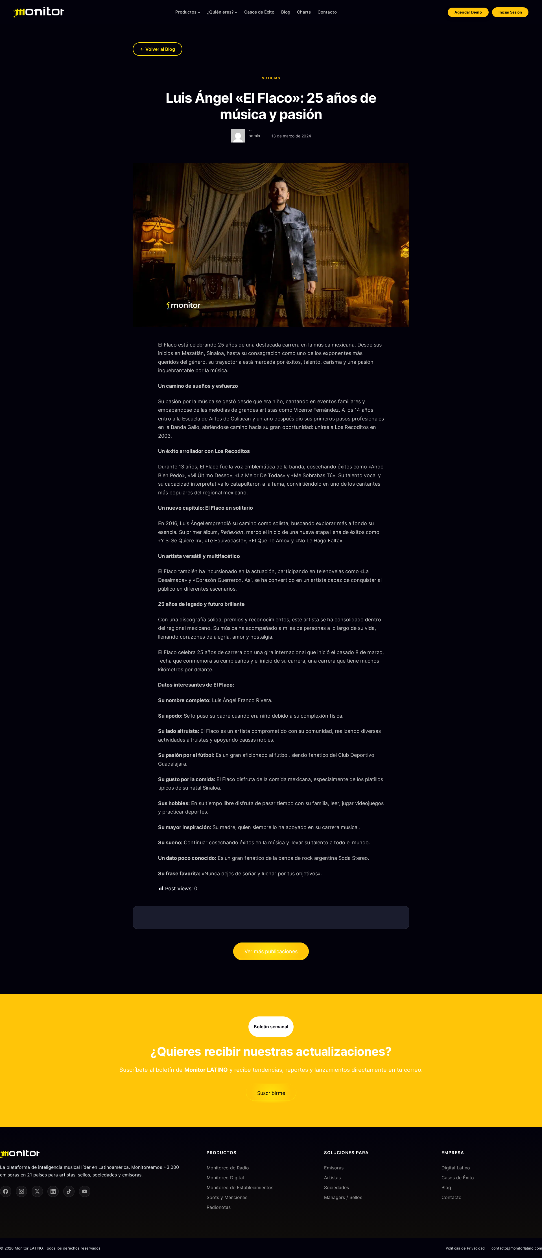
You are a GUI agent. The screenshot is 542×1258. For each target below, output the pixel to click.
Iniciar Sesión (510, 12)
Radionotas (219, 1207)
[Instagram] (21, 1191)
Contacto (452, 1197)
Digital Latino (456, 1168)
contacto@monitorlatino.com (516, 1248)
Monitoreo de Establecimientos (240, 1187)
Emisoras (334, 1168)
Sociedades (336, 1187)
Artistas (332, 1177)
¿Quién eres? (220, 12)
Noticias (271, 78)
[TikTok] (69, 1191)
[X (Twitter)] (37, 1191)
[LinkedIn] (53, 1191)
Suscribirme (271, 1093)
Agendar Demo (468, 12)
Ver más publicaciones (271, 951)
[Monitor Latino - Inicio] (39, 12)
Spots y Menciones (227, 1197)
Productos (185, 12)
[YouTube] (84, 1191)
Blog (446, 1187)
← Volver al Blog (157, 49)
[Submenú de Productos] (199, 12)
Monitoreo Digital (225, 1177)
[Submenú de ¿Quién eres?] (236, 12)
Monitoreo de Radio (228, 1168)
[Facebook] (5, 1191)
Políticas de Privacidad (465, 1248)
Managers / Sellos (343, 1197)
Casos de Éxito (458, 1177)
